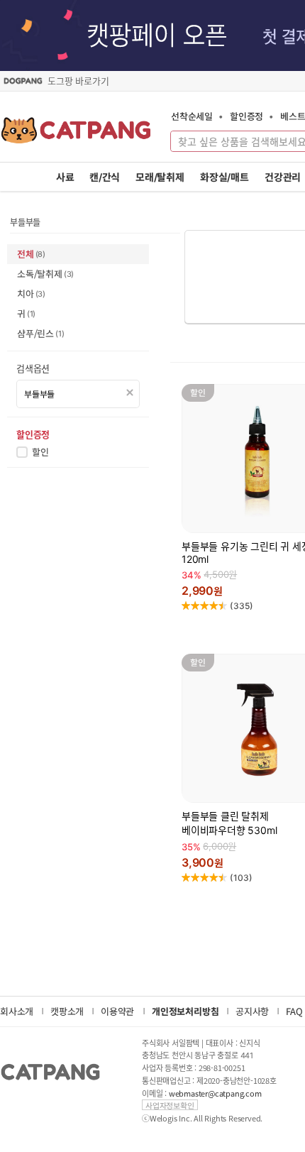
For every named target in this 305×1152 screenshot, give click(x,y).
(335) (241, 605)
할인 (40, 452)
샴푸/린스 (40, 333)
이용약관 (117, 1011)
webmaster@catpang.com (215, 1093)
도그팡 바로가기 (78, 81)
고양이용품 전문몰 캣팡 (76, 135)
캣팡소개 (67, 1011)
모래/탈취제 (159, 177)
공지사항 (252, 1011)
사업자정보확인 (169, 1104)
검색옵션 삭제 (130, 393)
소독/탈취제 (45, 273)
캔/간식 (104, 177)
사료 (65, 177)
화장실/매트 (224, 177)
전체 (31, 253)
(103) (241, 877)
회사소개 (16, 1011)
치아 (31, 293)
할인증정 (246, 116)
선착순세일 (192, 116)
